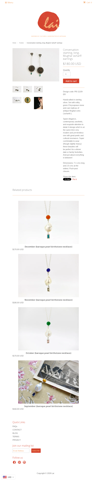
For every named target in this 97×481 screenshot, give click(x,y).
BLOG (15, 433)
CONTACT (17, 430)
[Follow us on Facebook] (15, 463)
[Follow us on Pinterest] (20, 463)
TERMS (16, 436)
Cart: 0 (89, 2)
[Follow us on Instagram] (25, 463)
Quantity (66, 70)
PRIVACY (17, 440)
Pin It (74, 179)
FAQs (15, 426)
